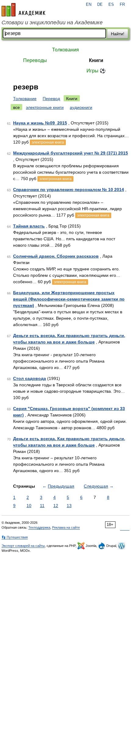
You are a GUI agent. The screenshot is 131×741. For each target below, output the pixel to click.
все (16, 107)
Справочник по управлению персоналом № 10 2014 (68, 189)
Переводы (35, 60)
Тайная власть (29, 226)
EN (88, 4)
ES (111, 4)
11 (42, 505)
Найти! (117, 33)
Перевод (51, 98)
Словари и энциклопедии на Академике (52, 22)
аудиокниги (81, 107)
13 (69, 505)
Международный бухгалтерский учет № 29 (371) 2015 (70, 153)
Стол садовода (29, 378)
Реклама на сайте (66, 527)
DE (100, 4)
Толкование (25, 98)
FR (122, 4)
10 (29, 505)
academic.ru (23, 9)
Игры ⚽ (96, 70)
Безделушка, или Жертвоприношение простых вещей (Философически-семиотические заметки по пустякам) (69, 299)
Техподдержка (39, 527)
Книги (96, 60)
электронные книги (45, 107)
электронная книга (48, 142)
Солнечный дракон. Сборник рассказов (56, 256)
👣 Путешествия (15, 537)
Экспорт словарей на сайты (23, 546)
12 (55, 505)
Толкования (65, 49)
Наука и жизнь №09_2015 (40, 122)
